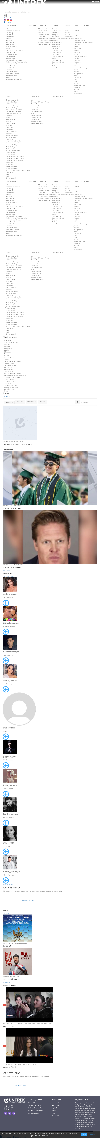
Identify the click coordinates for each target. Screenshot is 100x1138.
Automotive (9, 29)
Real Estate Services (12, 68)
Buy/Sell (9, 97)
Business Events (57, 56)
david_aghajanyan (11, 814)
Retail (75, 79)
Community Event (58, 62)
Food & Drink (56, 60)
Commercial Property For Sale (40, 102)
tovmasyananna (10, 680)
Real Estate (36, 97)
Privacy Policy (32, 1103)
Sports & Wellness (58, 38)
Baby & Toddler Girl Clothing (15, 156)
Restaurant (77, 77)
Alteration (77, 44)
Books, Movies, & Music (13, 114)
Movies (66, 31)
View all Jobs (78, 93)
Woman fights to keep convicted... (14, 564)
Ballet (54, 58)
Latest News (33, 25)
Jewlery (8, 174)
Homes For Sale (36, 106)
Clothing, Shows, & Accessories (16, 143)
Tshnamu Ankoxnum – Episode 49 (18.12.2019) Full (19, 1064)
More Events (6, 982)
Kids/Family (56, 44)
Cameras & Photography (13, 106)
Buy (32, 100)
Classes (54, 64)
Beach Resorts (42, 31)
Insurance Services (12, 54)
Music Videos (68, 37)
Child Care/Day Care (80, 56)
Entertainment (10, 42)
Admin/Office (78, 38)
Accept (84, 1134)
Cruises (40, 33)
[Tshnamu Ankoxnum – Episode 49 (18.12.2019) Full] (4, 1045)
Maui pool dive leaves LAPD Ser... (13, 505)
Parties (54, 66)
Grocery (76, 89)
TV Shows (67, 33)
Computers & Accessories (14, 112)
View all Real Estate (37, 123)
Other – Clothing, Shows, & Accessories (18, 170)
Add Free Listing (9, 18)
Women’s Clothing (11, 145)
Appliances (9, 129)
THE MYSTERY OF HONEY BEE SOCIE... (15, 943)
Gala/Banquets (57, 50)
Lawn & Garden (11, 137)
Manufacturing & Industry (14, 60)
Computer (77, 60)
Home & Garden (11, 52)
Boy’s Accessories (11, 166)
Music (77, 30)
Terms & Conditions (34, 1105)
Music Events (56, 29)
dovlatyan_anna (10, 785)
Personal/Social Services (13, 64)
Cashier (76, 54)
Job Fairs (55, 48)
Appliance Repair (79, 40)
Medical (76, 72)
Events (56, 25)
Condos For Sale (36, 104)
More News (6, 570)
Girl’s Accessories (11, 168)
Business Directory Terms (36, 1108)
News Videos (68, 29)
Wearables (9, 116)
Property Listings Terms (35, 1110)
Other (75, 76)
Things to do (56, 35)
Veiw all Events (57, 68)
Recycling (77, 87)
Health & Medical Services (14, 50)
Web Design (55, 1115)
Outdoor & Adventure (45, 40)
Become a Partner (8, 576)
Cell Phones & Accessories (14, 104)
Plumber (76, 91)
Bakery (76, 46)
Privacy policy (94, 1134)
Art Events (55, 37)
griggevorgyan (9, 756)
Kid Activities (8, 367)
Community (9, 33)
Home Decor (10, 139)
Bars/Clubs (55, 54)
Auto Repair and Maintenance (83, 42)
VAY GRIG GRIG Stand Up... (11, 976)
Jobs (76, 35)
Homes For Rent (36, 116)
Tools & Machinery (12, 135)
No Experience (78, 74)
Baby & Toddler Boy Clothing (15, 158)
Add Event (6, 913)
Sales (75, 81)
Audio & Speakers (11, 102)
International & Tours (45, 38)
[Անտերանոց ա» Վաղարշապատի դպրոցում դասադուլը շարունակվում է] (4, 1005)
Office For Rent (36, 119)
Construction (10, 37)
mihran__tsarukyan (11, 871)
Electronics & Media (12, 100)
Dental (76, 64)
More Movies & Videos (10, 1070)
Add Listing (6, 396)
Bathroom (9, 133)
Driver (76, 66)
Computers (9, 35)
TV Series (67, 35)
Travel (8, 77)
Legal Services (10, 58)
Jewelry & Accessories (13, 151)
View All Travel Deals (45, 44)
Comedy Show (56, 33)
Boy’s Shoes (9, 162)
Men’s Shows (10, 149)
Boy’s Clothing (10, 155)
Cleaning (76, 58)
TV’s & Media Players (12, 108)
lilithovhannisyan (11, 623)
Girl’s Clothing (10, 153)
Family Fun (41, 37)
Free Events (56, 46)
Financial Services (11, 46)
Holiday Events (57, 42)
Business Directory (13, 25)
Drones (8, 117)
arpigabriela (8, 843)
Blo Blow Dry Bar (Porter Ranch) (13, 441)
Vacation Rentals (43, 35)
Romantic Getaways (44, 42)
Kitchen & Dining (11, 131)
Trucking (76, 83)
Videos (67, 25)
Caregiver (77, 52)
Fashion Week (56, 31)
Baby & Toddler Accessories (15, 160)
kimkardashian (10, 594)
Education (9, 40)
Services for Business (12, 74)
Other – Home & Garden (13, 141)
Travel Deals (44, 25)
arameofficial (9, 728)
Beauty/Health (78, 48)
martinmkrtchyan (11, 651)
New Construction (37, 112)
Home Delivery (10, 172)
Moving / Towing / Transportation (16, 62)
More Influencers (8, 884)
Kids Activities (10, 56)
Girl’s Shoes (9, 164)
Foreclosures (35, 110)
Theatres (55, 40)
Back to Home (10, 337)
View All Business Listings (14, 79)
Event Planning (10, 44)
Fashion (8, 121)
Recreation (9, 70)
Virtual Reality (10, 119)
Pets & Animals (10, 66)
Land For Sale (35, 108)
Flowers (8, 48)
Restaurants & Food (12, 72)
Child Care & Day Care (13, 31)
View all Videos (69, 38)
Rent (32, 114)
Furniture (9, 125)
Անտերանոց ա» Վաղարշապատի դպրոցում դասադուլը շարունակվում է (29, 1023)
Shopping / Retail (11, 76)
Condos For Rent (36, 117)
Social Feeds (85, 25)
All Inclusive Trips (44, 29)
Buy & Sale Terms (33, 1113)
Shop (76, 25)
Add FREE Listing (20, 1085)
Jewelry (76, 70)
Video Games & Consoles (14, 110)
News (53, 1113)
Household (9, 127)
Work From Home (79, 85)
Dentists (8, 38)
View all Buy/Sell (11, 178)
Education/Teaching (80, 68)
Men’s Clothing (10, 147)
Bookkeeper (77, 50)
